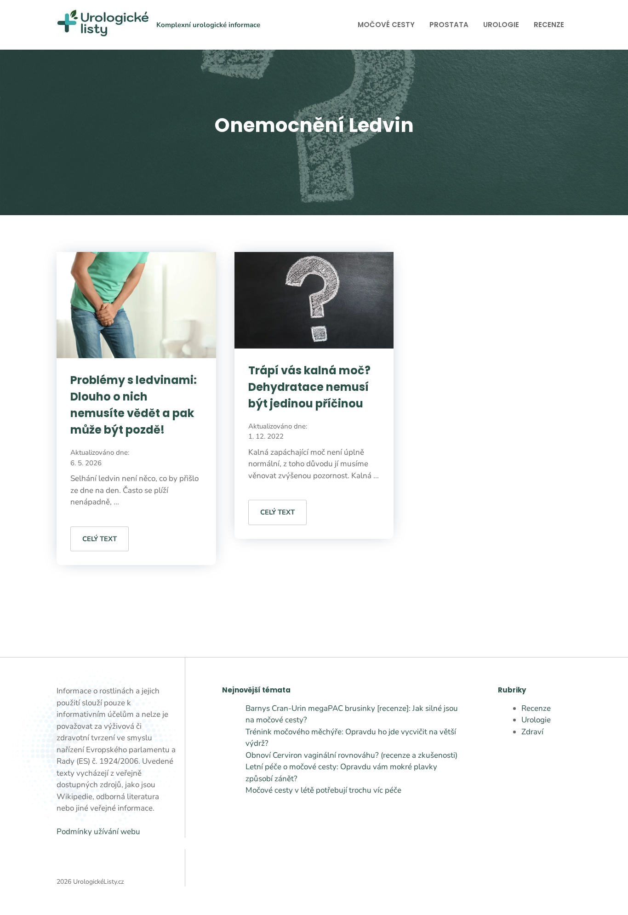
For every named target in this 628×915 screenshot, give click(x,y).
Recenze (549, 24)
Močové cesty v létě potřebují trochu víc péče (323, 790)
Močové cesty (386, 24)
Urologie (501, 24)
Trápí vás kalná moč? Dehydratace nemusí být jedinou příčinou (309, 387)
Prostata (448, 24)
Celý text (99, 538)
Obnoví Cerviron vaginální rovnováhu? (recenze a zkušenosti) (351, 755)
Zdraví (532, 731)
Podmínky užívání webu (98, 831)
